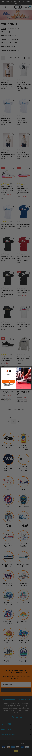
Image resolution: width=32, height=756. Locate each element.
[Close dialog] (30, 368)
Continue (8, 381)
